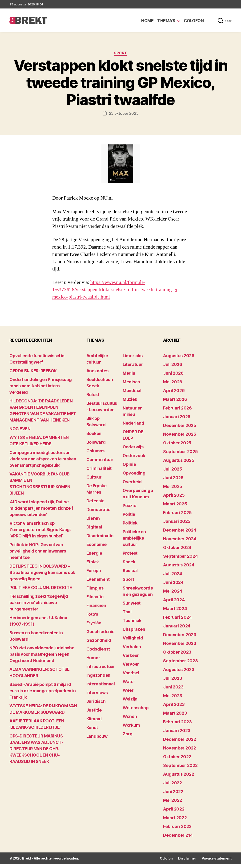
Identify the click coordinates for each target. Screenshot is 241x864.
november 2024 (179, 538)
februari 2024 (177, 617)
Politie (129, 514)
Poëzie (129, 505)
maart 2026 (175, 399)
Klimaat (94, 718)
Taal (127, 611)
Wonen (130, 716)
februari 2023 (177, 721)
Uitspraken (134, 629)
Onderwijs (133, 446)
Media (129, 373)
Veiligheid (133, 637)
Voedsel (131, 672)
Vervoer (131, 664)
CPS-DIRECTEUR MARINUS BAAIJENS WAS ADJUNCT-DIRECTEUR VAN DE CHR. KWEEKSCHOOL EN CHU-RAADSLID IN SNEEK (36, 748)
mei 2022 (172, 800)
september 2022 (180, 765)
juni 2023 (173, 686)
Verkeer (131, 655)
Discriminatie (100, 535)
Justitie (94, 710)
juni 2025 (173, 477)
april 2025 (174, 495)
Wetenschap (136, 707)
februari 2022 (177, 826)
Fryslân (93, 622)
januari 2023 (176, 730)
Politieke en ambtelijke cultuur (134, 538)
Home (147, 20)
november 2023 (179, 643)
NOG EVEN (19, 428)
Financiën (96, 605)
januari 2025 (176, 521)
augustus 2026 (178, 355)
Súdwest (132, 603)
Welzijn (130, 698)
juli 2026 (172, 364)
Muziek (130, 399)
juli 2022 (172, 782)
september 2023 (180, 660)
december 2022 (179, 739)
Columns (95, 450)
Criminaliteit (99, 468)
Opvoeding (134, 473)
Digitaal (94, 526)
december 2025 (179, 425)
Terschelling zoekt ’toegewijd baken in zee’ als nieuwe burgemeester (38, 602)
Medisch (131, 381)
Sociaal (130, 570)
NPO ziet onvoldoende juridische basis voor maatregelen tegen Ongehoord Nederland (41, 654)
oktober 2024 (177, 547)
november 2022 (179, 747)
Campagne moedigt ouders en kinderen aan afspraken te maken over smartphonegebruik (42, 459)
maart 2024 (175, 608)
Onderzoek (134, 455)
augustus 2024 (178, 564)
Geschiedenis (100, 631)
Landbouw (97, 736)
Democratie (98, 509)
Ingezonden (98, 675)
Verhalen (132, 646)
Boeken (93, 433)
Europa (93, 570)
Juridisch (96, 701)
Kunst (92, 727)
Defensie (95, 500)
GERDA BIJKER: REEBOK (33, 370)
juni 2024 (173, 582)
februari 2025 (177, 512)
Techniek (132, 620)
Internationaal (100, 683)
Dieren (93, 518)
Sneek (129, 561)
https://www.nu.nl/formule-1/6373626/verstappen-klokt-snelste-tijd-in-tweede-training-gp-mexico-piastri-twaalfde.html (116, 289)
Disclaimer (187, 858)
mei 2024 (172, 591)
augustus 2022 (178, 774)
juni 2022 (173, 791)
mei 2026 (172, 381)
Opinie (129, 464)
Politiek (130, 522)
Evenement (98, 579)
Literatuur (133, 364)
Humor (93, 657)
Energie (94, 553)
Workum (131, 725)
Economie (96, 544)
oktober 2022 (177, 756)
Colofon (194, 20)
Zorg (128, 733)
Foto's (92, 614)
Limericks (133, 355)
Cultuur (94, 477)
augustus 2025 (178, 460)
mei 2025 (172, 486)
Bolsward (96, 442)
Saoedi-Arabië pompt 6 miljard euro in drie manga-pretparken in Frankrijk (42, 691)
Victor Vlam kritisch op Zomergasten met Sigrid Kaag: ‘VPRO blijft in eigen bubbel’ (40, 529)
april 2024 (174, 599)
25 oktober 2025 (124, 113)
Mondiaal (132, 390)
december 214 (178, 835)
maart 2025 (175, 503)
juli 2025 (172, 469)
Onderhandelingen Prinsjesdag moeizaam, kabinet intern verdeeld (40, 386)
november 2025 (179, 434)
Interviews (97, 692)
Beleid (92, 394)
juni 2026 (173, 373)
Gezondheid (98, 640)
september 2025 (180, 451)
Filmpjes (95, 588)
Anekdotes (97, 370)
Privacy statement (217, 858)
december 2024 (179, 530)
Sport (120, 53)
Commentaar (99, 459)
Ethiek (92, 561)
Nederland (133, 423)
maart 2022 (175, 817)
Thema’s (166, 20)
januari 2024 (176, 625)
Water (129, 681)
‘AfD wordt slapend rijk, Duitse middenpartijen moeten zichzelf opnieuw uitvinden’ (41, 508)
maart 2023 (175, 713)
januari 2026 (176, 416)
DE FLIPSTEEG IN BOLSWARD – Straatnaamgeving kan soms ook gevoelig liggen (42, 572)
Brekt (26, 858)
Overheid (132, 481)
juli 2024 (172, 573)
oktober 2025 (177, 442)
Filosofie (95, 596)
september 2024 (180, 556)
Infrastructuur (100, 666)
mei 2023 (172, 695)
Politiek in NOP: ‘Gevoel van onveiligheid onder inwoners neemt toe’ (37, 551)
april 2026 (174, 390)
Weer (128, 690)
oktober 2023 (177, 652)
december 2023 (179, 634)
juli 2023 (172, 678)
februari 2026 (177, 407)
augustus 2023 (178, 669)
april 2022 (173, 809)
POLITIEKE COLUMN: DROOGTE (40, 587)
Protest (130, 553)
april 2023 (174, 704)
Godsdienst (98, 649)
